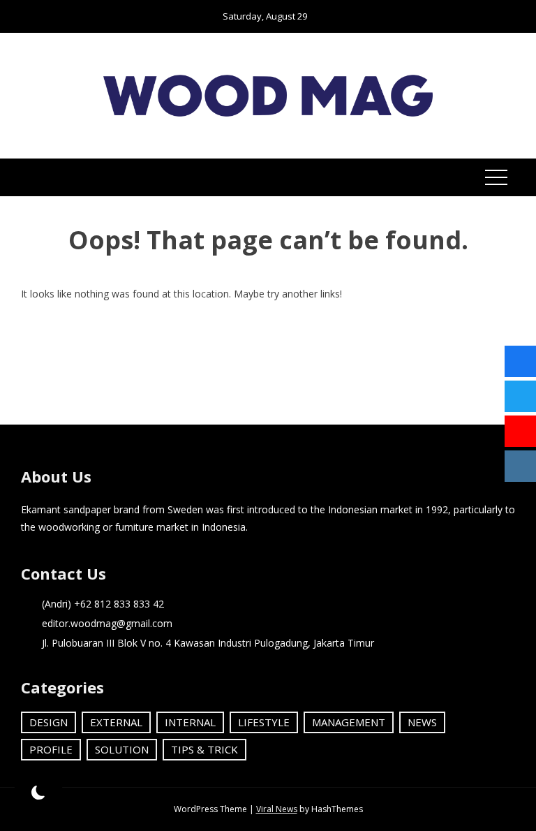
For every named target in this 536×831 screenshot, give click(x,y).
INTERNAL (190, 722)
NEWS (422, 722)
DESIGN (48, 722)
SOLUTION (122, 749)
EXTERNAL (116, 722)
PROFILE (51, 749)
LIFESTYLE (264, 722)
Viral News (276, 809)
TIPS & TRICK (204, 749)
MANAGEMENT (348, 722)
